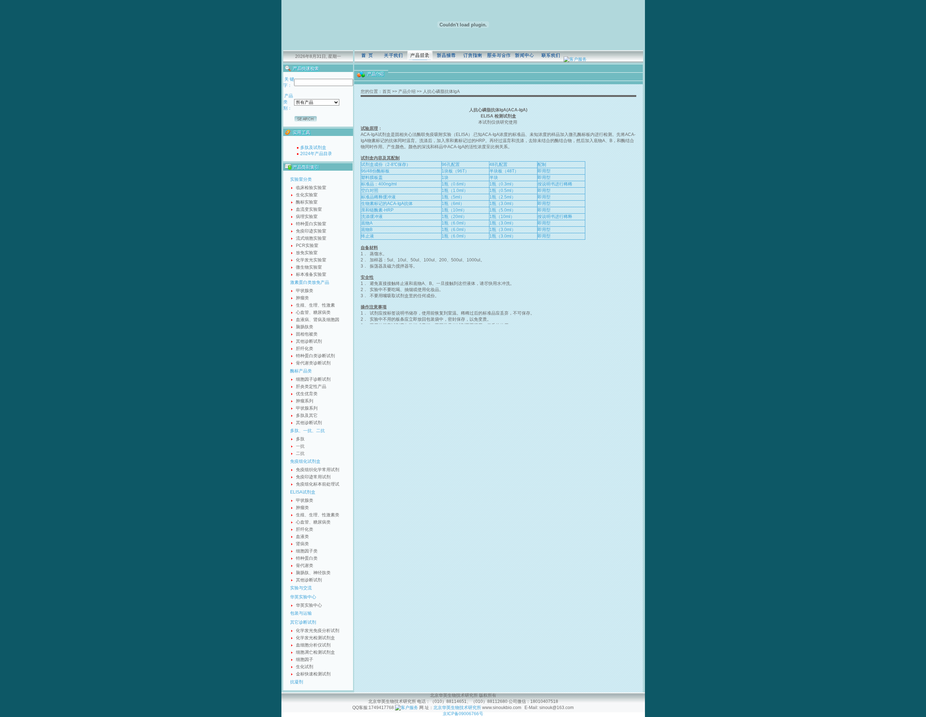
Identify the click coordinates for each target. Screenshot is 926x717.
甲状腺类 (304, 290)
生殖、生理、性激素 (315, 305)
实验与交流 (301, 587)
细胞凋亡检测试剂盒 (315, 652)
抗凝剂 (296, 681)
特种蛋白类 (307, 558)
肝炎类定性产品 (311, 386)
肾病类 (302, 543)
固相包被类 (307, 334)
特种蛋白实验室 (311, 223)
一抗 (300, 446)
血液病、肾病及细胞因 (317, 319)
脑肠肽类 (304, 326)
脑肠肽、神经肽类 (313, 572)
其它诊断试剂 (303, 622)
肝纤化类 (304, 348)
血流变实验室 (309, 209)
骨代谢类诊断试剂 (313, 363)
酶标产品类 (301, 371)
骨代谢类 (304, 565)
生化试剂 (304, 666)
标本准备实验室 (311, 274)
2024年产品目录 (316, 153)
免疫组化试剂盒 (305, 461)
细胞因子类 (307, 551)
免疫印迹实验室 (311, 231)
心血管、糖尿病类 (313, 312)
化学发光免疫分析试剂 (317, 630)
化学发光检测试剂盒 (315, 637)
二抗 (300, 453)
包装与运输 (301, 613)
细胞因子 (304, 659)
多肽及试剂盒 (313, 147)
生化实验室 (307, 194)
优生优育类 (307, 393)
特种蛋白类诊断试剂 (315, 355)
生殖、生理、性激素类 (317, 514)
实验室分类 (301, 179)
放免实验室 (307, 252)
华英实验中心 (303, 596)
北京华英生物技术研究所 (457, 707)
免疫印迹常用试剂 (313, 476)
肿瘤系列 (304, 401)
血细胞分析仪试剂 (313, 645)
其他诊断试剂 (309, 341)
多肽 (300, 438)
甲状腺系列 (307, 408)
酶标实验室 (307, 202)
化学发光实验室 (311, 260)
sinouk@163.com (556, 707)
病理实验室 (307, 216)
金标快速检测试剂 (313, 674)
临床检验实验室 (311, 187)
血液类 (302, 536)
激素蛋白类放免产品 (309, 282)
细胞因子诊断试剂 (313, 379)
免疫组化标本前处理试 (317, 484)
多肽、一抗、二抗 (307, 430)
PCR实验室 (307, 245)
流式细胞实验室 (311, 238)
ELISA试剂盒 (302, 492)
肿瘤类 (302, 297)
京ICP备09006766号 (463, 713)
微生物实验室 (309, 267)
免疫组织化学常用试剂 (317, 469)
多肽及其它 (307, 415)
